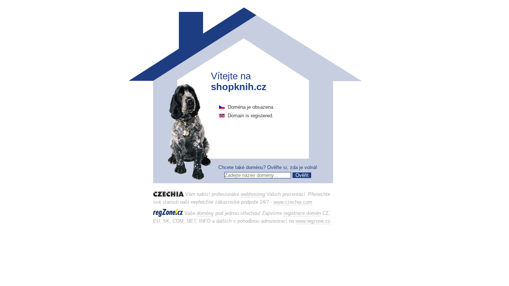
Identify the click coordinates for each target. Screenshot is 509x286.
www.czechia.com (293, 202)
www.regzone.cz (313, 221)
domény (205, 213)
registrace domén (302, 213)
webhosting (253, 194)
